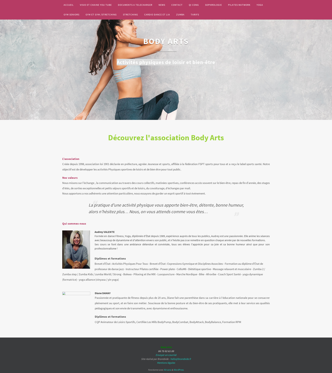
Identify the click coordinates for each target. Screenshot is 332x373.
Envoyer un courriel (166, 355)
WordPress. (179, 369)
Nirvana (167, 369)
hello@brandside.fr (180, 359)
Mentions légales (166, 362)
